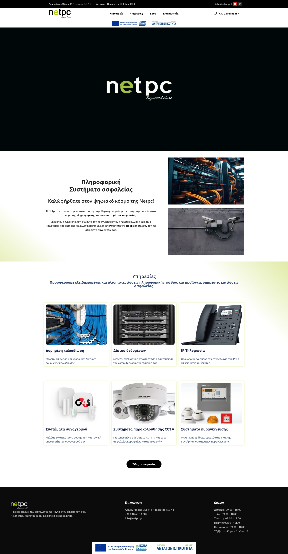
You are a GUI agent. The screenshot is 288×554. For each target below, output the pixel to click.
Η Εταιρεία (116, 13)
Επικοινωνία (170, 13)
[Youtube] (235, 4)
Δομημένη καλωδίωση (65, 350)
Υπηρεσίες (136, 13)
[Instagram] (240, 4)
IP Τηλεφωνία (193, 350)
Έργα (153, 13)
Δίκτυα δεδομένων (129, 350)
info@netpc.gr (222, 3)
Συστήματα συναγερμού (66, 429)
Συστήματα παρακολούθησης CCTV (143, 429)
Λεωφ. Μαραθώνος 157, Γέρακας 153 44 (70, 3)
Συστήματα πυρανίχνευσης (204, 429)
